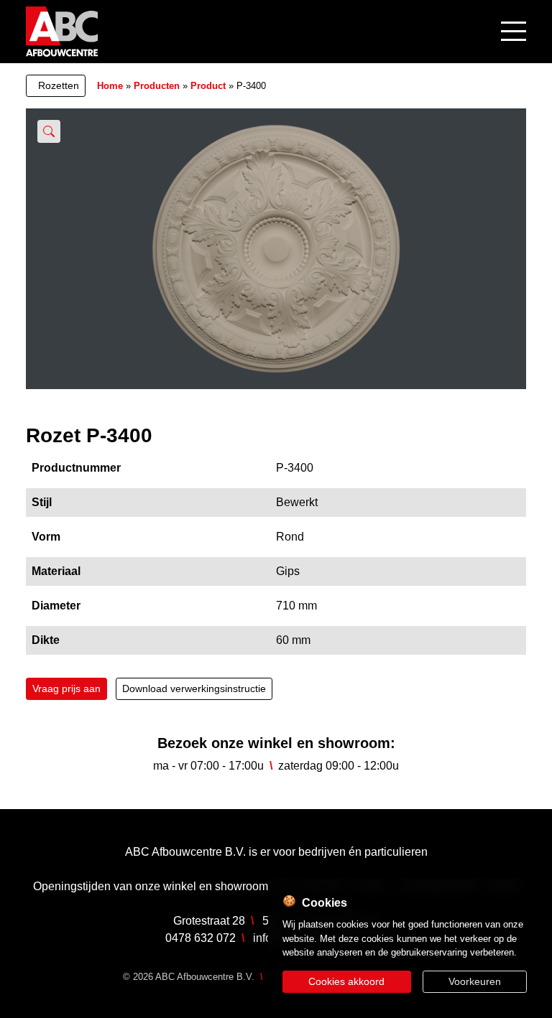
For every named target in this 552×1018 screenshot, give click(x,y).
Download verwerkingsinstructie (194, 688)
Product (208, 85)
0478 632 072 (200, 938)
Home (110, 85)
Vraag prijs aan (66, 688)
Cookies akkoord (346, 981)
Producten (157, 85)
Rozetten (58, 85)
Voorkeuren (474, 981)
